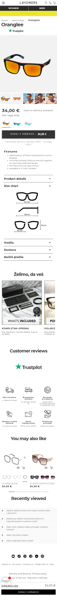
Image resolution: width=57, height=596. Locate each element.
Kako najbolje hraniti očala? (20, 541)
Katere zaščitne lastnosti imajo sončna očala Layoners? (28, 511)
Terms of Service (17, 578)
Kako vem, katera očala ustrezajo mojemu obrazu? (27, 528)
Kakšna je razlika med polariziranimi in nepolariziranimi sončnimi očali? (25, 520)
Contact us (28, 564)
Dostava (10, 249)
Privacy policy (39, 574)
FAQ (51, 564)
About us (6, 564)
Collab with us (41, 564)
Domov (5, 20)
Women (13, 8)
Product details (15, 178)
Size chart (11, 186)
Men (42, 8)
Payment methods (37, 578)
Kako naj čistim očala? (17, 535)
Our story (16, 564)
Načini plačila (13, 257)
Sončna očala (18, 20)
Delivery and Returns (20, 574)
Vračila (9, 242)
